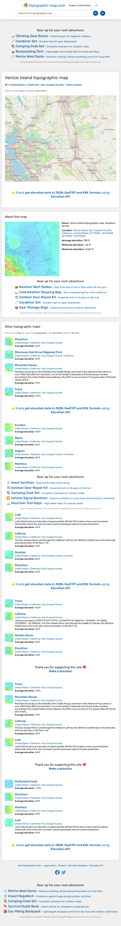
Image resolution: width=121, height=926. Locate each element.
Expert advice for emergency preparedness (65, 906)
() (87, 233)
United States (22, 342)
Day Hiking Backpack (24, 911)
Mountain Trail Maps (26, 503)
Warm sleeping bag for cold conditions (85, 292)
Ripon (19, 438)
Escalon (20, 425)
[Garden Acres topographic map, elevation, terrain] (9, 638)
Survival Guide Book (23, 906)
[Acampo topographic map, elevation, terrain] (9, 555)
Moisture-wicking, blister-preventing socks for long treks (78, 56)
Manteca (20, 464)
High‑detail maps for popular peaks (63, 503)
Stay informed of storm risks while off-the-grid (80, 287)
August (20, 451)
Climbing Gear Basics (32, 36)
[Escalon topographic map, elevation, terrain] (9, 428)
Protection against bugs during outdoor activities (63, 896)
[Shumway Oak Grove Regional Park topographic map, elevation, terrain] (9, 355)
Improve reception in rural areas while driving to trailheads (82, 498)
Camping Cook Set (30, 46)
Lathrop (20, 533)
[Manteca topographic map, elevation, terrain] (9, 467)
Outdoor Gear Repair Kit (37, 297)
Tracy (18, 389)
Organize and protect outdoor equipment (73, 307)
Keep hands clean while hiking (52, 482)
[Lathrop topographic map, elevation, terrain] (9, 539)
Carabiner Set (26, 41)
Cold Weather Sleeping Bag (40, 292)
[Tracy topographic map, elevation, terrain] (9, 392)
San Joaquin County (52, 342)
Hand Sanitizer (22, 482)
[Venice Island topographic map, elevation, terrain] (32, 249)
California (35, 342)
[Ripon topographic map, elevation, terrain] (9, 441)
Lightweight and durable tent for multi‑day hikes (72, 51)
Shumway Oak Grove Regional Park (38, 352)
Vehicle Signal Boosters (29, 498)
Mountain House (26, 365)
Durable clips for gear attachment (58, 41)
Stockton (21, 339)
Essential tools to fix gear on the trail (78, 297)
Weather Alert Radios (35, 287)
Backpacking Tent (29, 51)
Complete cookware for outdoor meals (68, 46)
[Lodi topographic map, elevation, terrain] (9, 521)
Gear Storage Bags (33, 307)
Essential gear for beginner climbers (71, 36)
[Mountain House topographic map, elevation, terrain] (9, 373)
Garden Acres (24, 635)
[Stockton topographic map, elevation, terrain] (9, 342)
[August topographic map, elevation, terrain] (9, 454)
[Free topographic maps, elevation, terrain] (6, 84)
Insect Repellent (21, 896)
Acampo (20, 552)
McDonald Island (26, 781)
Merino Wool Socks (30, 56)
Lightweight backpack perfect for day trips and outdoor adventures (80, 911)
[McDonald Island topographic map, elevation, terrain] (9, 784)
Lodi (18, 514)
